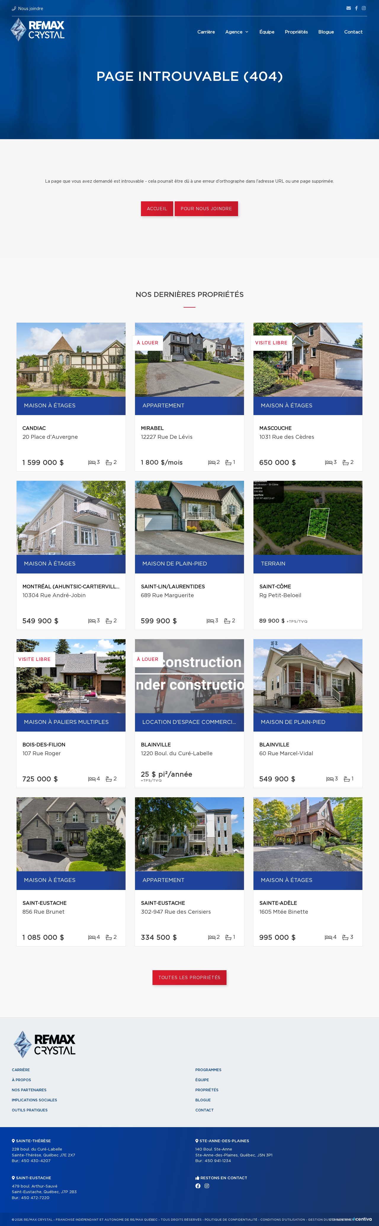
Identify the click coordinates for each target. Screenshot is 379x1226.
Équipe (266, 32)
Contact (353, 32)
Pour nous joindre (206, 209)
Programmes (208, 1070)
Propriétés (296, 32)
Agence (234, 32)
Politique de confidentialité (231, 1219)
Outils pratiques (30, 1110)
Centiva (362, 1219)
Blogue (326, 32)
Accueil (157, 209)
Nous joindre (30, 9)
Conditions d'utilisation (282, 1219)
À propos (21, 1080)
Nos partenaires (29, 1090)
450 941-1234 (218, 1161)
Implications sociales (34, 1100)
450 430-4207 (36, 1161)
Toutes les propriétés (189, 978)
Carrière (206, 32)
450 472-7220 (35, 1198)
